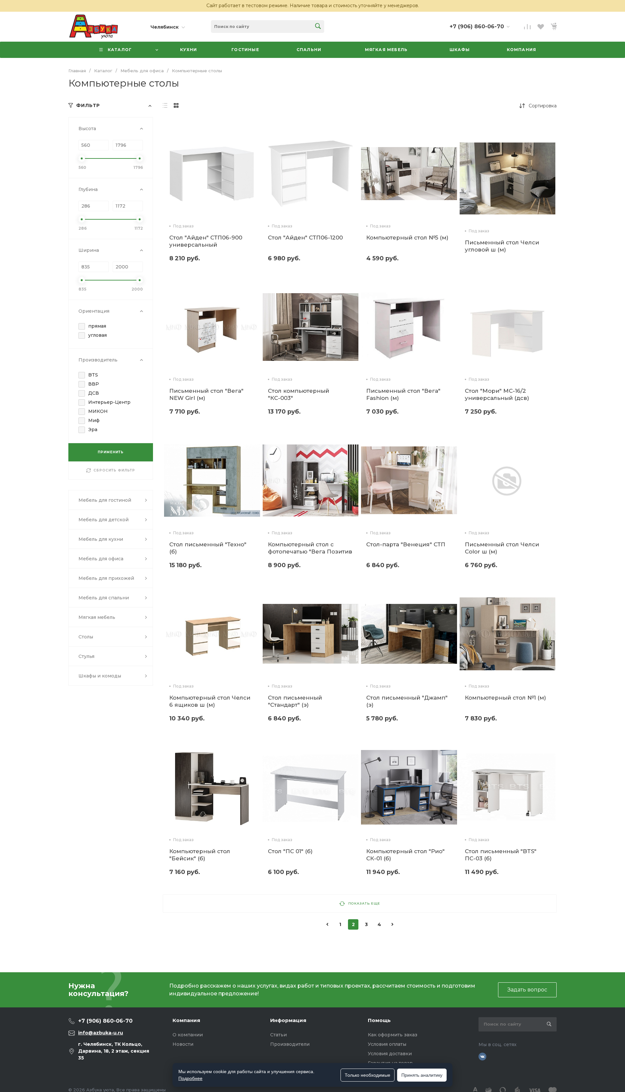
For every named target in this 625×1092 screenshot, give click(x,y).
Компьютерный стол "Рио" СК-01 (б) (405, 855)
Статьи (278, 1035)
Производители (290, 1044)
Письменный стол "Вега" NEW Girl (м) (206, 394)
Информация (288, 1020)
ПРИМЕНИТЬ (111, 452)
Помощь (379, 1020)
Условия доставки (390, 1054)
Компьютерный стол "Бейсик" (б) (199, 855)
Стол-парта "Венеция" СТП (405, 544)
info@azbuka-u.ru (100, 1033)
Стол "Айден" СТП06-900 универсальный (205, 241)
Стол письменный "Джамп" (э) (407, 701)
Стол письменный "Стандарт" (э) (295, 701)
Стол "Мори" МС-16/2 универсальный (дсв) (497, 394)
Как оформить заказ (392, 1035)
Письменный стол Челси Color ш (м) (502, 548)
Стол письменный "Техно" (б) (207, 548)
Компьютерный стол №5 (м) (407, 237)
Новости (183, 1044)
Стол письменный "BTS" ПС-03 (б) (500, 855)
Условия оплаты (387, 1044)
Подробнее (190, 1078)
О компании (188, 1035)
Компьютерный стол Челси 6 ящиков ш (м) (209, 701)
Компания (186, 1020)
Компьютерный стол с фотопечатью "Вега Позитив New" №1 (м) (310, 551)
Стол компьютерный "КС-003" (298, 394)
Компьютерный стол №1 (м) (505, 697)
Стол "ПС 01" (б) (290, 851)
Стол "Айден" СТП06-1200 (305, 237)
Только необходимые (367, 1075)
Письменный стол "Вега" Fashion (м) (403, 394)
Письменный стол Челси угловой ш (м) (502, 246)
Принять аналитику (421, 1075)
